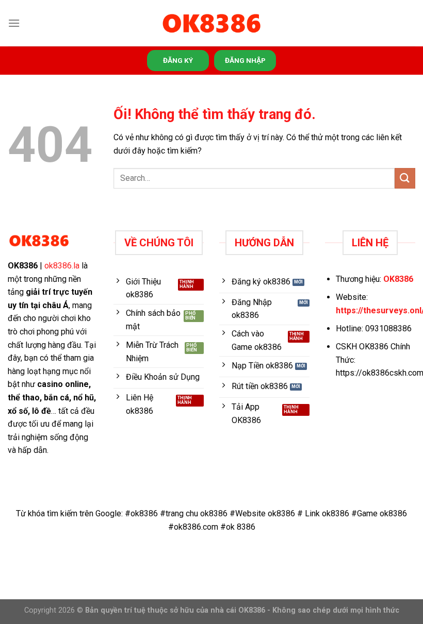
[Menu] (14, 23)
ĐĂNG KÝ (178, 60)
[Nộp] (405, 178)
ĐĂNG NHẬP (245, 60)
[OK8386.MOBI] (211, 23)
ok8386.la (61, 266)
